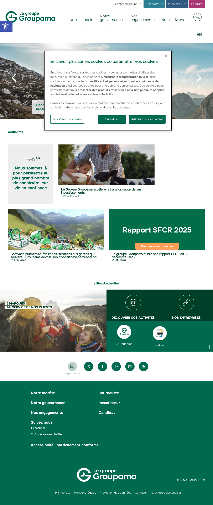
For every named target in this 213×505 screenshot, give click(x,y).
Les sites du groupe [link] (125, 4)
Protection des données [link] (115, 492)
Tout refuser (112, 119)
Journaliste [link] (152, 4)
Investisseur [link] (175, 4)
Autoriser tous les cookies (147, 119)
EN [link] (201, 37)
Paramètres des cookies (67, 119)
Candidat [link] (196, 4)
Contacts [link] (141, 492)
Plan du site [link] (62, 492)
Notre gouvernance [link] (111, 18)
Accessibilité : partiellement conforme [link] (65, 445)
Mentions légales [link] (85, 492)
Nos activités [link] (172, 19)
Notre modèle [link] (81, 19)
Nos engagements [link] (143, 18)
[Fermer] (166, 55)
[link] (6, 26)
